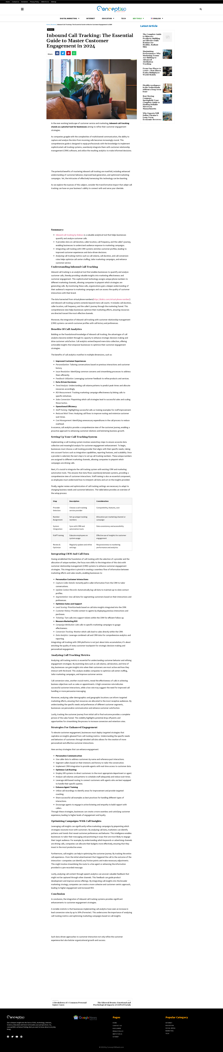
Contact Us (15, 2)
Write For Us (45, 2)
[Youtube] (17, 1037)
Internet (90, 18)
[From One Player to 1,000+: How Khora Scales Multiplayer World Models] (167, 71)
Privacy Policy (34, 2)
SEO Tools (137, 18)
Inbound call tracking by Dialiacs (69, 235)
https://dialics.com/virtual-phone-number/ (111, 299)
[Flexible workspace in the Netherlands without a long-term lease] (167, 88)
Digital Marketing (68, 18)
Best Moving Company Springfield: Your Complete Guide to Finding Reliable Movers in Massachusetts (151, 102)
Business (53, 24)
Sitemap (53, 2)
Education (107, 18)
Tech (123, 18)
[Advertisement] (93, 160)
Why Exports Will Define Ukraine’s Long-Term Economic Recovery (152, 116)
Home (8, 2)
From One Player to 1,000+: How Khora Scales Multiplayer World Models (152, 72)
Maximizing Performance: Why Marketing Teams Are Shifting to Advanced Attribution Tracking (152, 57)
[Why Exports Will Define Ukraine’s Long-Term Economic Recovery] (167, 116)
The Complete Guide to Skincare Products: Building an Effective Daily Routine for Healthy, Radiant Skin (152, 40)
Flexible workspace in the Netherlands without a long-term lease (152, 88)
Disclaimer (24, 2)
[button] (200, 9)
